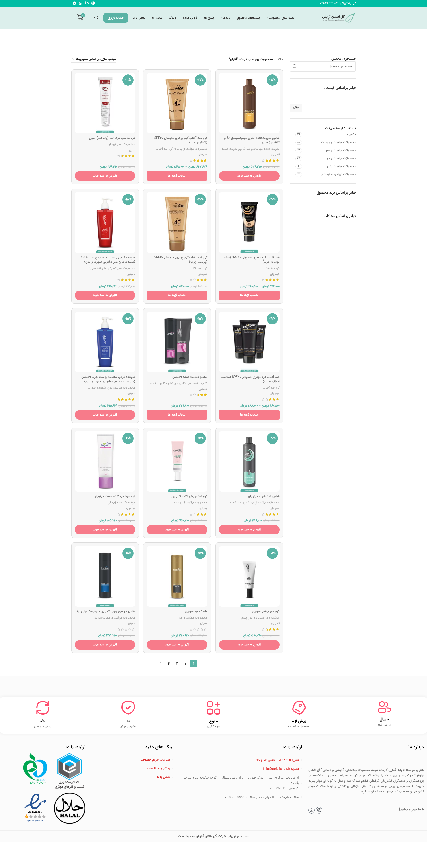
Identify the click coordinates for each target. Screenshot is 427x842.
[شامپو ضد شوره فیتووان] (249, 461)
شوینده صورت (97, 268)
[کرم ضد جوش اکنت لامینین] (177, 461)
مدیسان (202, 154)
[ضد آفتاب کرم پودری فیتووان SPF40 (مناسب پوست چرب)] (249, 222)
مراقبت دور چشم (269, 617)
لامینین (275, 154)
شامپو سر (252, 149)
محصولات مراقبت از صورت (339, 150)
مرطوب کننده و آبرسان (121, 144)
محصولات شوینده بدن (121, 268)
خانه (280, 59)
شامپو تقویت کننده (233, 149)
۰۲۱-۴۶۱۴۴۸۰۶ (329, 3)
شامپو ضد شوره (240, 502)
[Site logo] (339, 17)
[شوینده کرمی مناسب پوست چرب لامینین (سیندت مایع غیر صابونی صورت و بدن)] (105, 342)
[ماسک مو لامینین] (177, 576)
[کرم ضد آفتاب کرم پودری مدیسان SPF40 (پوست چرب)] (177, 222)
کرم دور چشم (249, 617)
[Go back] (226, 38)
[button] (249, 176)
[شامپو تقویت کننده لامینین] (177, 342)
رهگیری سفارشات (158, 768)
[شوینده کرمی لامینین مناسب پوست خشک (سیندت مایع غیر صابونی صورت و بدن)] (105, 222)
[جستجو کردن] (96, 17)
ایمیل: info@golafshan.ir (281, 768)
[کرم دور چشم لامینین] (249, 576)
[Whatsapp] (311, 810)
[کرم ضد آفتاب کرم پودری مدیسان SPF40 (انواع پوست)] (177, 103)
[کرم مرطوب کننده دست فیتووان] (105, 461)
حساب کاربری (116, 17)
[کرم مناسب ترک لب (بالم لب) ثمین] (105, 103)
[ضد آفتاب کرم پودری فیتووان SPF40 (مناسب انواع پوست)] (249, 342)
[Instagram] (319, 810)
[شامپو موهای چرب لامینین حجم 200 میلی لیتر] (105, 576)
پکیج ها (351, 134)
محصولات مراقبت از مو (341, 158)
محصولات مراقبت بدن (341, 166)
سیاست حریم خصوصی (155, 759)
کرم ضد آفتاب (164, 149)
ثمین (132, 150)
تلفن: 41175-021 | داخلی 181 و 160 (277, 759)
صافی (296, 107)
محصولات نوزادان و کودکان (338, 174)
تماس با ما (163, 776)
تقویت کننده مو (270, 149)
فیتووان (275, 274)
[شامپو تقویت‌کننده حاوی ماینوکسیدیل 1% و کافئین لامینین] (249, 103)
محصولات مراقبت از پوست (338, 142)
